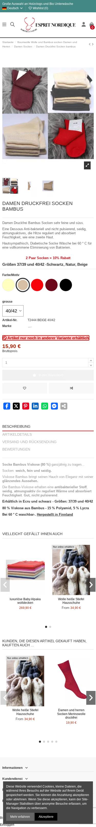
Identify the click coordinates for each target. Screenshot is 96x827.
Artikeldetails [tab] (17, 434)
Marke (7, 326)
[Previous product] (90, 44)
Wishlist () (40, 8)
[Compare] (25, 593)
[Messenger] (54, 407)
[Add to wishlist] (24, 388)
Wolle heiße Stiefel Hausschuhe (71, 601)
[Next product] (93, 44)
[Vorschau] (31, 593)
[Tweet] (16, 407)
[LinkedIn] (35, 407)
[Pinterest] (25, 407)
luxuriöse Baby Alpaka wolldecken (25, 601)
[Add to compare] (71, 388)
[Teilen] (6, 407)
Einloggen (7, 824)
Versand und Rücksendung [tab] (29, 442)
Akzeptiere (46, 817)
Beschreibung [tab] (16, 426)
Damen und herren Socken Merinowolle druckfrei (71, 713)
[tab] (48, 455)
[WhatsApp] (44, 407)
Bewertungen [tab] (16, 449)
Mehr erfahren (20, 817)
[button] (46, 627)
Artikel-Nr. (9, 320)
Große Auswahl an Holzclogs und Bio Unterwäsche (37, 4)
